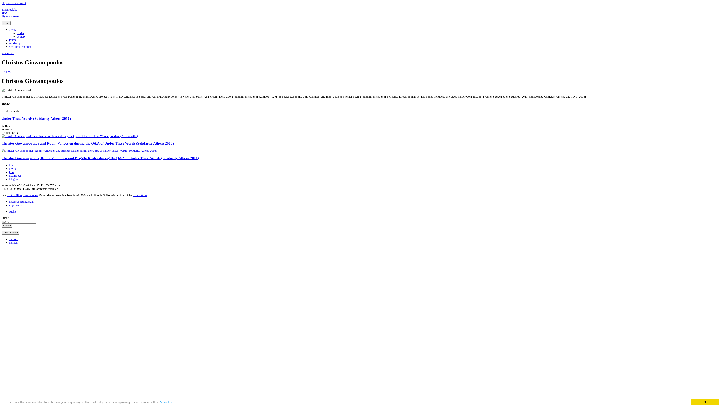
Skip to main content (14, 3)
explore (21, 36)
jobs (11, 172)
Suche (5, 217)
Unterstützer (140, 195)
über (11, 165)
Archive (6, 71)
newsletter (8, 53)
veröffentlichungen (20, 46)
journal (13, 40)
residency (14, 43)
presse (12, 168)
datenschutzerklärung (21, 201)
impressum (15, 205)
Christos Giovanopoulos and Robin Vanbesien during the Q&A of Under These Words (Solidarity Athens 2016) (88, 143)
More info (166, 402)
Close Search (10, 232)
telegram (14, 179)
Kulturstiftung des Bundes (22, 195)
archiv (12, 29)
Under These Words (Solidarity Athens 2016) (36, 119)
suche (12, 211)
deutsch (13, 239)
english (13, 242)
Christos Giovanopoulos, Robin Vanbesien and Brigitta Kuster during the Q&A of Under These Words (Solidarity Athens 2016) (100, 158)
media (20, 33)
